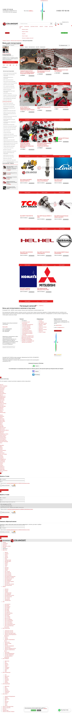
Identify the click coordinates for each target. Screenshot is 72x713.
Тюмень (1, 465)
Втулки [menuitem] (6, 637)
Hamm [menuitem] (6, 705)
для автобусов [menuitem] (8, 572)
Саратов (2, 457)
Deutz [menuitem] (6, 558)
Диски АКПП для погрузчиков (8, 156)
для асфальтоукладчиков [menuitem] (10, 576)
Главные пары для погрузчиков (9, 146)
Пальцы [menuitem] (6, 638)
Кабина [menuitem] (6, 688)
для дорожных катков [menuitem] (9, 595)
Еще (20, 27)
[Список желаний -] (58, 23)
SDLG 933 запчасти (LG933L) (8, 84)
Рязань (1, 455)
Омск (1, 442)
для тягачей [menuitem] (7, 571)
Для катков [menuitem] (5, 693)
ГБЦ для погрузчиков (7, 132)
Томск (1, 464)
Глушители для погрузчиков (8, 147)
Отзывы (46, 26)
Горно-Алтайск (3, 403)
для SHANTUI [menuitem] (7, 604)
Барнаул (1, 391)
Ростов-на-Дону (3, 454)
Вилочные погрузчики (26, 338)
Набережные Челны (4, 433)
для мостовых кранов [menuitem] (9, 584)
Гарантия (23, 33)
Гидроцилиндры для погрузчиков (9, 144)
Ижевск (1, 408)
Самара (1, 456)
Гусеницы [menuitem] (7, 692)
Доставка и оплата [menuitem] (7, 546)
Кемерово (2, 416)
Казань (1, 411)
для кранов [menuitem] (7, 582)
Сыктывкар (2, 461)
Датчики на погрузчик (7, 149)
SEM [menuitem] (6, 671)
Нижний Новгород (4, 441)
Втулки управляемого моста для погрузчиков (9, 120)
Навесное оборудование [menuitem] (10, 696)
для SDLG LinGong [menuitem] (8, 613)
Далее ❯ (41, 305)
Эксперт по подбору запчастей (27, 38)
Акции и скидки (25, 35)
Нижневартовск (3, 440)
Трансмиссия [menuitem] (7, 647)
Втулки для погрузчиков (7, 117)
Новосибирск (3, 439)
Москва (1, 384)
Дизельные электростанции (28, 337)
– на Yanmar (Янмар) (26, 327)
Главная (21, 26)
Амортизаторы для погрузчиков (9, 87)
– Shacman (24, 334)
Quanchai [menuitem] (6, 567)
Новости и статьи (42, 327)
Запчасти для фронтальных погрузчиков (8, 78)
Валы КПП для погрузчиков (8, 103)
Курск (1, 423)
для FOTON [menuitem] (7, 608)
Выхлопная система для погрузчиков (10, 126)
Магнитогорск (3, 427)
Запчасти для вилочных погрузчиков (10, 73)
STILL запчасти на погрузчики (8, 86)
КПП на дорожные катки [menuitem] (10, 624)
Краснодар (2, 420)
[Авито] (42, 11)
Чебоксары (2, 469)
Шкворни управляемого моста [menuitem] (9, 640)
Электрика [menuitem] (7, 652)
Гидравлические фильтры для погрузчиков (8, 138)
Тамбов (1, 463)
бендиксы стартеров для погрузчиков (10, 95)
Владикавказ (2, 397)
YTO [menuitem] (6, 566)
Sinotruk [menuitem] (6, 557)
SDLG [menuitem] (6, 669)
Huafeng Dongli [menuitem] (8, 560)
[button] (20, 84)
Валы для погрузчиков (7, 101)
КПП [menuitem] (3, 601)
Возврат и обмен (25, 31)
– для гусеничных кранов (27, 332)
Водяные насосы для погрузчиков (9, 112)
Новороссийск (3, 437)
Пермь (1, 447)
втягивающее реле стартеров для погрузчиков (9, 122)
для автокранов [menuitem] (8, 575)
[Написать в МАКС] (54, 342)
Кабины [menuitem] (4, 586)
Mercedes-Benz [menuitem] (8, 561)
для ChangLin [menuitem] (7, 606)
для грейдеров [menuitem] (8, 580)
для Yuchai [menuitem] (7, 615)
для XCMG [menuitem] (7, 605)
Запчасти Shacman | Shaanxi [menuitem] (8, 711)
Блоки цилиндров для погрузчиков (9, 98)
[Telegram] (7, 65)
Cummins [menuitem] (6, 553)
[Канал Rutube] (43, 11)
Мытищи (2, 432)
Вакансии (41, 330)
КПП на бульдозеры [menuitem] (9, 620)
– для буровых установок (27, 333)
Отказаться (39, 710)
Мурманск (2, 431)
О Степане (5, 67)
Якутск (1, 471)
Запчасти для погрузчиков (16, 40)
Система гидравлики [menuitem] (9, 654)
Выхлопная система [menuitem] (9, 632)
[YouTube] (13, 65)
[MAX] (10, 65)
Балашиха (2, 389)
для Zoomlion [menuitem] (7, 618)
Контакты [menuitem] (5, 544)
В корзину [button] (27, 83)
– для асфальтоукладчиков (27, 324)
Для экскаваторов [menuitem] (6, 672)
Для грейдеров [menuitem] (6, 658)
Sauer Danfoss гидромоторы (28, 335)
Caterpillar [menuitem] (7, 679)
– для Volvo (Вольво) (26, 325)
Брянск (1, 394)
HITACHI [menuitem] (6, 562)
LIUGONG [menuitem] (7, 668)
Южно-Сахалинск (3, 470)
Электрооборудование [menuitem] (9, 653)
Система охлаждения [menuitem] (9, 645)
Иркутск (2, 409)
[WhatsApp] (4, 65)
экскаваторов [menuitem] (8, 600)
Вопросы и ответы (43, 329)
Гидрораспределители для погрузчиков (10, 141)
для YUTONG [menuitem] (7, 616)
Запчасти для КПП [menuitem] (6, 707)
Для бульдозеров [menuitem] (6, 683)
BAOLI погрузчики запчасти (8, 79)
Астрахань (2, 388)
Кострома (2, 418)
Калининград (2, 412)
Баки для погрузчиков (7, 89)
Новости (41, 26)
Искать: (4, 45)
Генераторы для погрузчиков (8, 134)
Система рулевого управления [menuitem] (8, 656)
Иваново (2, 407)
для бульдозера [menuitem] (8, 592)
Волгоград (2, 399)
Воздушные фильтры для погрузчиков (10, 116)
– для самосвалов (25, 329)
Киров (1, 417)
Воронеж (2, 402)
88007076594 (59, 325)
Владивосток (2, 396)
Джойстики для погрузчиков (8, 155)
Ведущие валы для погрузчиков (9, 104)
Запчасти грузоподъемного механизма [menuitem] (10, 635)
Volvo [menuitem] (6, 703)
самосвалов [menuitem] (7, 599)
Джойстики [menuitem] (7, 642)
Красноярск (2, 421)
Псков (1, 451)
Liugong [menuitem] (6, 591)
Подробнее (45, 708)
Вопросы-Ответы (25, 29)
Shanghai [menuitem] (6, 568)
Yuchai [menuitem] (6, 565)
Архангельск (2, 387)
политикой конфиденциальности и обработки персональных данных (18, 483)
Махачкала (2, 428)
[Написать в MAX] (41, 11)
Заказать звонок (57, 330)
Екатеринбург (3, 406)
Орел (1, 446)
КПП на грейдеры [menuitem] (8, 619)
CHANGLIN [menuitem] (7, 667)
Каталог (8, 40)
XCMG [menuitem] (6, 666)
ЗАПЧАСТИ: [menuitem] (5, 548)
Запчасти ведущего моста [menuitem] (10, 648)
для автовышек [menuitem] (8, 573)
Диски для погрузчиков (7, 158)
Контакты (51, 26)
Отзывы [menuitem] (4, 547)
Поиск (21, 45)
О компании (26, 26)
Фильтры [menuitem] (6, 664)
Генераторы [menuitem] (7, 691)
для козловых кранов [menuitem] (9, 581)
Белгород (2, 392)
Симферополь (3, 459)
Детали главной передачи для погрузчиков (8, 153)
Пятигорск (2, 452)
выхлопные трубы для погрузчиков (9, 127)
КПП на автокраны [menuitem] (9, 623)
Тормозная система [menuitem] (9, 630)
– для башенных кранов (27, 330)
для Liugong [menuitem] (7, 611)
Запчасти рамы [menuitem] (8, 643)
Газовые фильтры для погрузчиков (9, 129)
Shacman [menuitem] (6, 589)
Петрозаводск (3, 450)
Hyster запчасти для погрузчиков (9, 81)
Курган (1, 422)
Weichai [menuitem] (6, 552)
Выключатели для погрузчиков (8, 124)
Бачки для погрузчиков (7, 93)
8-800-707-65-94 (8, 9)
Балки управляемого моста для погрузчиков (9, 91)
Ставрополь (2, 460)
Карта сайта (5, 326)
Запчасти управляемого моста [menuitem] (9, 650)
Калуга (1, 415)
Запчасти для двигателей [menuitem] (10, 633)
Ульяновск (2, 468)
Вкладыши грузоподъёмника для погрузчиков (9, 108)
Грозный (2, 404)
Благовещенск (3, 393)
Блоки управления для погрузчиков (9, 96)
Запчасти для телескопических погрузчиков (9, 75)
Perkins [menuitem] (6, 555)
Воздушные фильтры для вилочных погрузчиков (9, 114)
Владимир (2, 398)
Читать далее (61, 156)
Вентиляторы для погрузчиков (8, 106)
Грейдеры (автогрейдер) (27, 339)
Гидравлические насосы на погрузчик (10, 135)
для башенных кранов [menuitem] (9, 577)
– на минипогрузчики (26, 328)
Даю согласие (33, 710)
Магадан (2, 426)
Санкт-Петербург (3, 386)
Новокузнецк (2, 436)
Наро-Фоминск (3, 435)
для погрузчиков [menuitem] (8, 585)
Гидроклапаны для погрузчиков (9, 139)
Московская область (4, 430)
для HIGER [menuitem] (7, 609)
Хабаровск (2, 466)
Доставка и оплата (34, 26)
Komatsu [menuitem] (6, 590)
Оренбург (2, 445)
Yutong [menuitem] (6, 556)
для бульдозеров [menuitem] (8, 578)
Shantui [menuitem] (6, 702)
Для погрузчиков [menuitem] (6, 628)
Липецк (1, 425)
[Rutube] (16, 65)
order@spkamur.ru (44, 0)
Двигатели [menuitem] (5, 549)
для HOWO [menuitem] (7, 610)
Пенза (1, 449)
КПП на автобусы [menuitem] (8, 621)
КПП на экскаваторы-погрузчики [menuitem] (9, 626)
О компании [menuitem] (5, 543)
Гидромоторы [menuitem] (5, 710)
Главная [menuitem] (4, 542)
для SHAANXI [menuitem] (7, 614)
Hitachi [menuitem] (6, 681)
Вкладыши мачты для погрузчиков (9, 110)
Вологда (1, 401)
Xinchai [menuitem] (6, 570)
